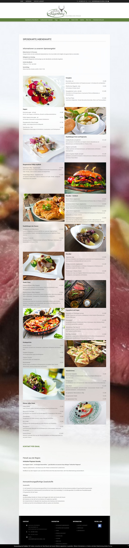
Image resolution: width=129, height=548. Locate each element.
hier (111, 546)
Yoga (56, 20)
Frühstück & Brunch (98, 20)
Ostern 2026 (74, 20)
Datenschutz (81, 530)
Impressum (28, 1)
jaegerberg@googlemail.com (99, 1)
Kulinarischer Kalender (46, 20)
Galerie (82, 20)
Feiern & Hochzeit (64, 20)
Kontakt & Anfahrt (39, 1)
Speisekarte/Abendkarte (31, 20)
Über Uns (88, 20)
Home (21, 1)
